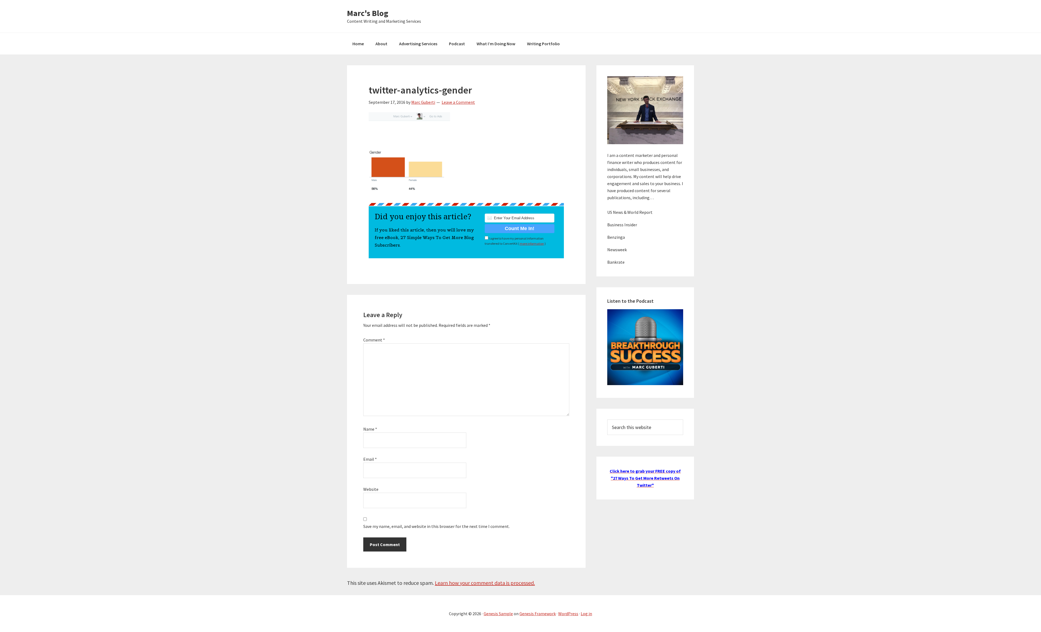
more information (532, 243)
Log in (586, 613)
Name (370, 429)
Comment (374, 340)
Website (370, 489)
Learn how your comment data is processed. (485, 582)
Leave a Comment (458, 102)
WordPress (568, 613)
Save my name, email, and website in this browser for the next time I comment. (436, 526)
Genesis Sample (498, 613)
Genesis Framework (537, 613)
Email (370, 459)
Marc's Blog (367, 13)
